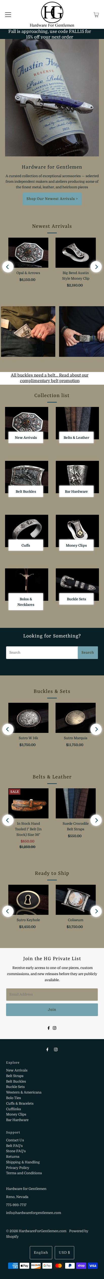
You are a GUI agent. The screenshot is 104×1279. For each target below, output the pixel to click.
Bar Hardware (17, 1120)
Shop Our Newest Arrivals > (52, 199)
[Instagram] (54, 1027)
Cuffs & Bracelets (20, 1103)
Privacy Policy (17, 1168)
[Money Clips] (77, 531)
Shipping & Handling (23, 1162)
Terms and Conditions (24, 1173)
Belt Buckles (16, 1081)
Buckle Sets (15, 1087)
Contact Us (15, 1140)
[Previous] (8, 267)
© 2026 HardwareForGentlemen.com (36, 1231)
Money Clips (16, 1114)
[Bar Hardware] (77, 477)
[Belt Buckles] (26, 477)
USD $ (64, 1252)
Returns (12, 1157)
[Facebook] (49, 1027)
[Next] (96, 267)
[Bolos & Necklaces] (26, 584)
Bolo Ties (13, 1098)
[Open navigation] (8, 14)
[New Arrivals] (26, 423)
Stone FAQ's (16, 1151)
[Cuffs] (26, 531)
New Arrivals (17, 1070)
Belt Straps (14, 1076)
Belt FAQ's (14, 1146)
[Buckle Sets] (77, 584)
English (41, 1252)
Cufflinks (13, 1109)
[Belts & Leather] (77, 423)
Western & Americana (23, 1092)
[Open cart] (96, 14)
